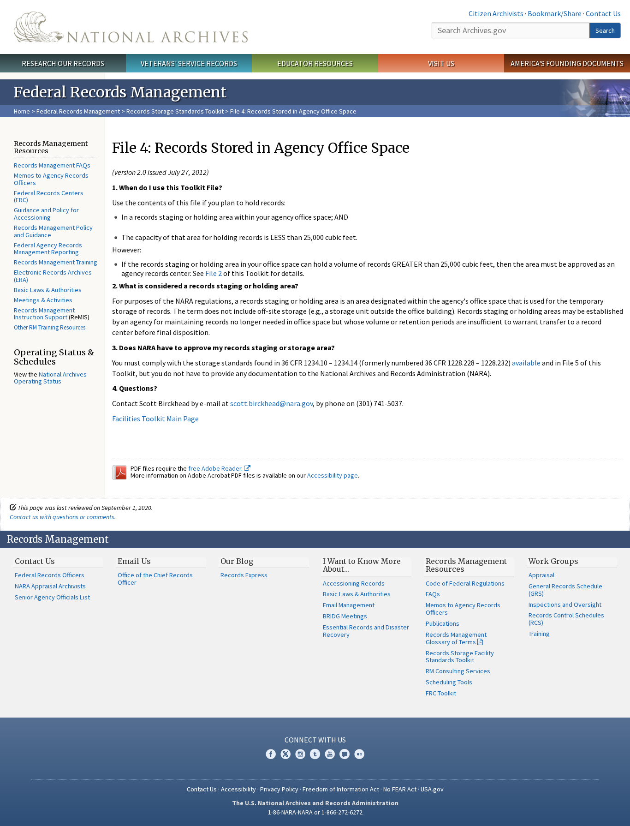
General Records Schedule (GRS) (565, 590)
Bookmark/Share (555, 13)
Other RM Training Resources (49, 327)
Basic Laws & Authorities (48, 290)
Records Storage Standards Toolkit (175, 111)
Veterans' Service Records (189, 63)
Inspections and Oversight (565, 604)
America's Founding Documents (567, 63)
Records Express (243, 575)
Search (605, 30)
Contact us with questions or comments (62, 517)
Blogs (344, 754)
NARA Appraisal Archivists (50, 586)
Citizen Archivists (496, 13)
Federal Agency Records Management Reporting (48, 249)
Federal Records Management (78, 111)
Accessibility (238, 789)
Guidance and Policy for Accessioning (46, 213)
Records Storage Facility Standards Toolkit (460, 656)
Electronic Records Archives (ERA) (53, 276)
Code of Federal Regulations (465, 583)
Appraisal (541, 575)
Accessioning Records (354, 583)
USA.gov (432, 789)
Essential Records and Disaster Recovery (366, 631)
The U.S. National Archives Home (131, 27)
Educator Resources (315, 63)
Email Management (348, 605)
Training (539, 633)
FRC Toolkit (441, 693)
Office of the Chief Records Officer (155, 579)
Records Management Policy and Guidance (53, 231)
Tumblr (315, 754)
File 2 (213, 273)
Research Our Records (63, 63)
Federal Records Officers (49, 575)
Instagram (300, 754)
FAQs (433, 594)
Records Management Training (55, 262)
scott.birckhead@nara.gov (271, 403)
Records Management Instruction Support (44, 314)
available (526, 362)
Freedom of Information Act (341, 789)
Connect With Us (315, 739)
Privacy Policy (279, 789)
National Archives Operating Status (50, 378)
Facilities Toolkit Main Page (155, 418)
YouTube (329, 754)
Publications (442, 623)
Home (22, 111)
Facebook (270, 754)
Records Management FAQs (52, 165)
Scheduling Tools (449, 682)
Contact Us (603, 13)
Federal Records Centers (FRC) (48, 196)
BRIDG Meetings (345, 616)
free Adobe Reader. (216, 468)
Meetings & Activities (43, 300)
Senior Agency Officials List (52, 597)
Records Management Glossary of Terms (456, 638)
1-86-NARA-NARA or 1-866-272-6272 (315, 812)
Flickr (359, 754)
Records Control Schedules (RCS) (566, 619)
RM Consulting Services (458, 671)
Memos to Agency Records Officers (51, 179)
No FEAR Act (399, 789)
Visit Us (441, 63)
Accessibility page (332, 475)
